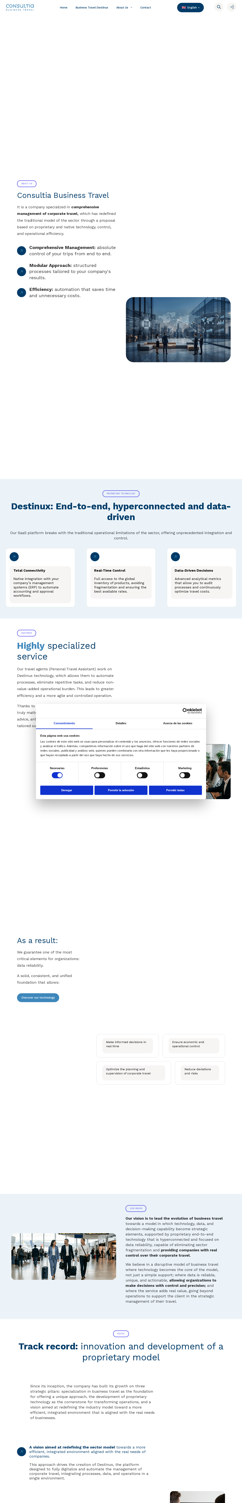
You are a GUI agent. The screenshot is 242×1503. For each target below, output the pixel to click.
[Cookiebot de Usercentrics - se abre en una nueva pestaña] (185, 711)
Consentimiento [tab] (64, 723)
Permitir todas (175, 790)
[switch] (99, 775)
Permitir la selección (121, 790)
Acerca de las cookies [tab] (177, 723)
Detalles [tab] (121, 723)
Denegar (66, 790)
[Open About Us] (131, 7)
